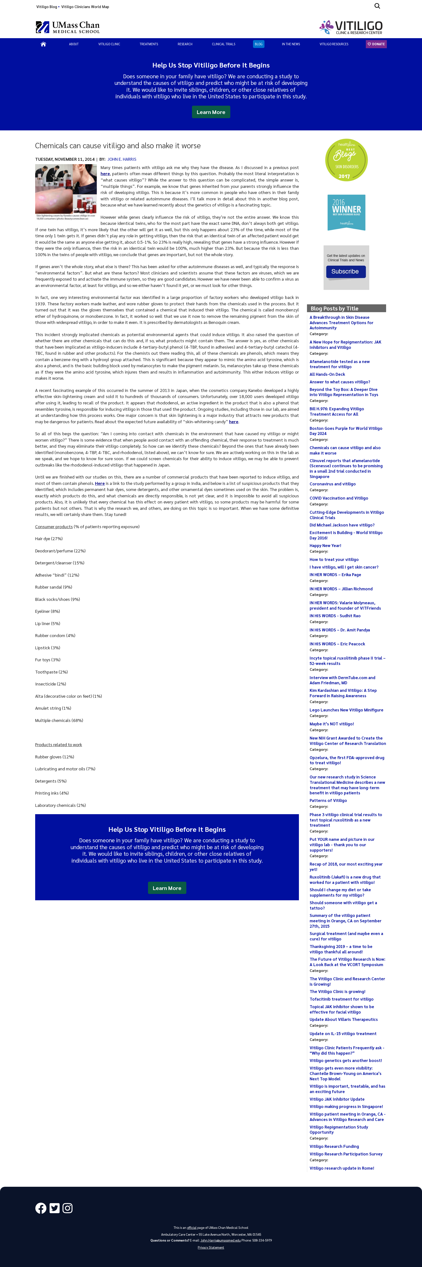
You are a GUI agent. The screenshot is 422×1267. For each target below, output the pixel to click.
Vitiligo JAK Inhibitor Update (337, 1099)
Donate (378, 44)
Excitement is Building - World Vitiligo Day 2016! (346, 535)
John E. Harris (121, 159)
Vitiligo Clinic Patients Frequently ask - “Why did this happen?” (347, 1050)
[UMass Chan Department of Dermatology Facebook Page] (42, 1208)
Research (185, 44)
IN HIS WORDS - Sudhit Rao (335, 615)
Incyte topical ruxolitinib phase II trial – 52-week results (348, 660)
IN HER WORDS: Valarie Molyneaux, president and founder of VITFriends (345, 605)
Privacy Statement (211, 1247)
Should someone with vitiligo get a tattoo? (343, 905)
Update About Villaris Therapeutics (344, 1019)
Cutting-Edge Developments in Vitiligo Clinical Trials (347, 514)
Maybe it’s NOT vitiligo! (332, 723)
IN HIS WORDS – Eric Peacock (337, 643)
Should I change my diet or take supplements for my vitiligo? (340, 892)
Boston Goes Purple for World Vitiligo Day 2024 (346, 430)
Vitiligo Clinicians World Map (85, 6)
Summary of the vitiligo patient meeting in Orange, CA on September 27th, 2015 (345, 920)
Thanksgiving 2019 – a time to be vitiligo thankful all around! (341, 949)
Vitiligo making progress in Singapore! (346, 1106)
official (192, 1227)
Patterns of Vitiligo (328, 800)
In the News (291, 44)
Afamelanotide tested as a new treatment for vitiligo (340, 364)
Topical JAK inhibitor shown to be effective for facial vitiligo (342, 1009)
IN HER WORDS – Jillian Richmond (341, 588)
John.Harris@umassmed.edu (220, 1240)
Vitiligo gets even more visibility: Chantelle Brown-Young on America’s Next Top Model (345, 1073)
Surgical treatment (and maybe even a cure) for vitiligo (346, 936)
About (74, 44)
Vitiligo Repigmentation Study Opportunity (339, 1129)
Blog (259, 44)
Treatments (149, 44)
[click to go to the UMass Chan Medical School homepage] (67, 27)
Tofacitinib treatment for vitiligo (342, 999)
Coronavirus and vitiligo (333, 483)
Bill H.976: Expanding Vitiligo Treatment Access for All (337, 411)
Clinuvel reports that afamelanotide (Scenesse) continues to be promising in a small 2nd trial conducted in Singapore (346, 468)
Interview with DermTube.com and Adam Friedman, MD (342, 680)
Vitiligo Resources (334, 44)
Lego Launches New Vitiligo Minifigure (346, 709)
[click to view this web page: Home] (43, 44)
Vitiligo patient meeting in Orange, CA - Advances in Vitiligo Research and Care (348, 1116)
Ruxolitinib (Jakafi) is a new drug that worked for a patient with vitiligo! (345, 879)
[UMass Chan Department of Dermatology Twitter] (56, 1208)
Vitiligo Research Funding (334, 1146)
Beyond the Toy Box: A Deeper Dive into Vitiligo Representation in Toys (344, 392)
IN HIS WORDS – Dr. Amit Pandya (340, 629)
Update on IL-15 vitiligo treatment (343, 1033)
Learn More (211, 111)
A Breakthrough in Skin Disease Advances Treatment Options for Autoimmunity (341, 322)
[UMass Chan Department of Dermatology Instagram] (69, 1208)
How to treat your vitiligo (334, 559)
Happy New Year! (325, 545)
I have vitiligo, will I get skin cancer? (344, 567)
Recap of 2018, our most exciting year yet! (346, 866)
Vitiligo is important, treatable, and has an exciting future (347, 1088)
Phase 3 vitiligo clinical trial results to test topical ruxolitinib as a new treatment (346, 820)
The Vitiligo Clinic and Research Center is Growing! (347, 981)
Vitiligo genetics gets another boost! (346, 1060)
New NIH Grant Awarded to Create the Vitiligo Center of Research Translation (348, 740)
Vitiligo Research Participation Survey (346, 1153)
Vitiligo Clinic (109, 44)
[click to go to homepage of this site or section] (352, 27)
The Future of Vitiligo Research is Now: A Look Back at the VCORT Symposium (347, 961)
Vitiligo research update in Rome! (342, 1168)
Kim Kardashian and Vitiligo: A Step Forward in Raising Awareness (343, 692)
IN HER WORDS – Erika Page (335, 574)
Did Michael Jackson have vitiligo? (342, 524)
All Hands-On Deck (327, 374)
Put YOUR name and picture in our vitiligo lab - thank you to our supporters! (342, 844)
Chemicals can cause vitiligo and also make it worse (345, 450)
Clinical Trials (223, 44)
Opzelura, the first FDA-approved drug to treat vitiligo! (347, 760)
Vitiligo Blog (46, 6)
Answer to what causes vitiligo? (340, 381)
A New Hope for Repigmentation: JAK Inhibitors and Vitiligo (345, 344)
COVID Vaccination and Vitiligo (339, 498)
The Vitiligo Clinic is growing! (337, 991)
